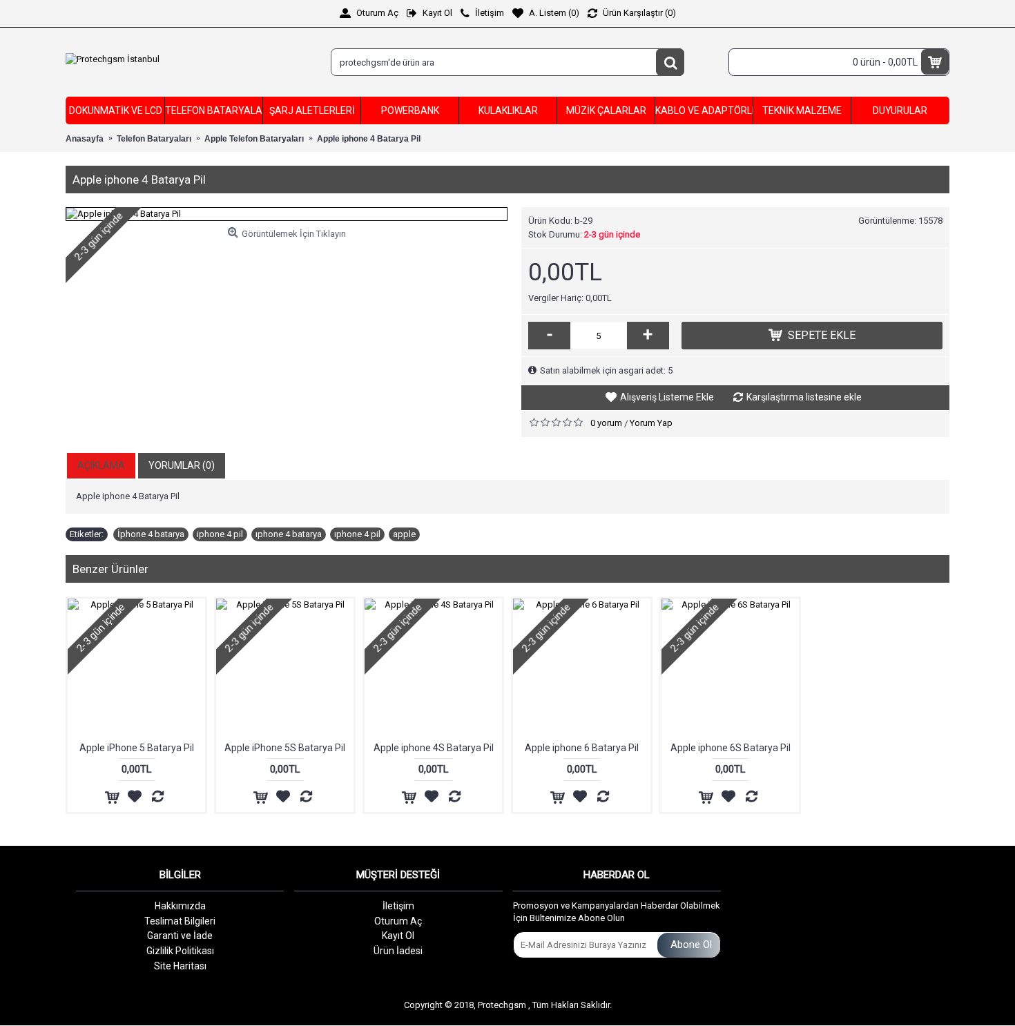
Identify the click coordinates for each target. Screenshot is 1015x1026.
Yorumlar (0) (181, 465)
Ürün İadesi (398, 950)
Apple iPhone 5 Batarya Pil (136, 747)
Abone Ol (691, 944)
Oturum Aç (398, 921)
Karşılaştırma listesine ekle (804, 397)
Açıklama (101, 465)
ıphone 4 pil (357, 534)
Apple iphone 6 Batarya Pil (582, 747)
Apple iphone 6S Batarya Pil (730, 747)
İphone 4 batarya (150, 534)
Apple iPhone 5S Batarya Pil (284, 747)
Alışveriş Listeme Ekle (667, 397)
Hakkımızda (180, 905)
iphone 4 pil (220, 534)
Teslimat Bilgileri (179, 921)
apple (404, 534)
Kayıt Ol (398, 935)
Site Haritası (180, 965)
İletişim (398, 905)
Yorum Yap (651, 423)
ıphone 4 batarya (288, 534)
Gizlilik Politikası (180, 950)
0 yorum (606, 423)
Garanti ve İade (180, 935)
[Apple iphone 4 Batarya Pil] (287, 214)
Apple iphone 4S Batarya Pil (434, 747)
